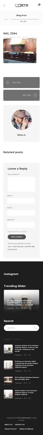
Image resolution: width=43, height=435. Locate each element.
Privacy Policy (11, 429)
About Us (8, 424)
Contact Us (19, 424)
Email (9, 208)
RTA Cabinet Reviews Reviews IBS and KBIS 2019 (25, 19)
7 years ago (12, 37)
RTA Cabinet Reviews (24, 418)
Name (9, 196)
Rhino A (5, 37)
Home (6, 19)
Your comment (14, 174)
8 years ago (18, 398)
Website (10, 220)
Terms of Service (26, 429)
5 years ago (10, 308)
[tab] (7, 339)
